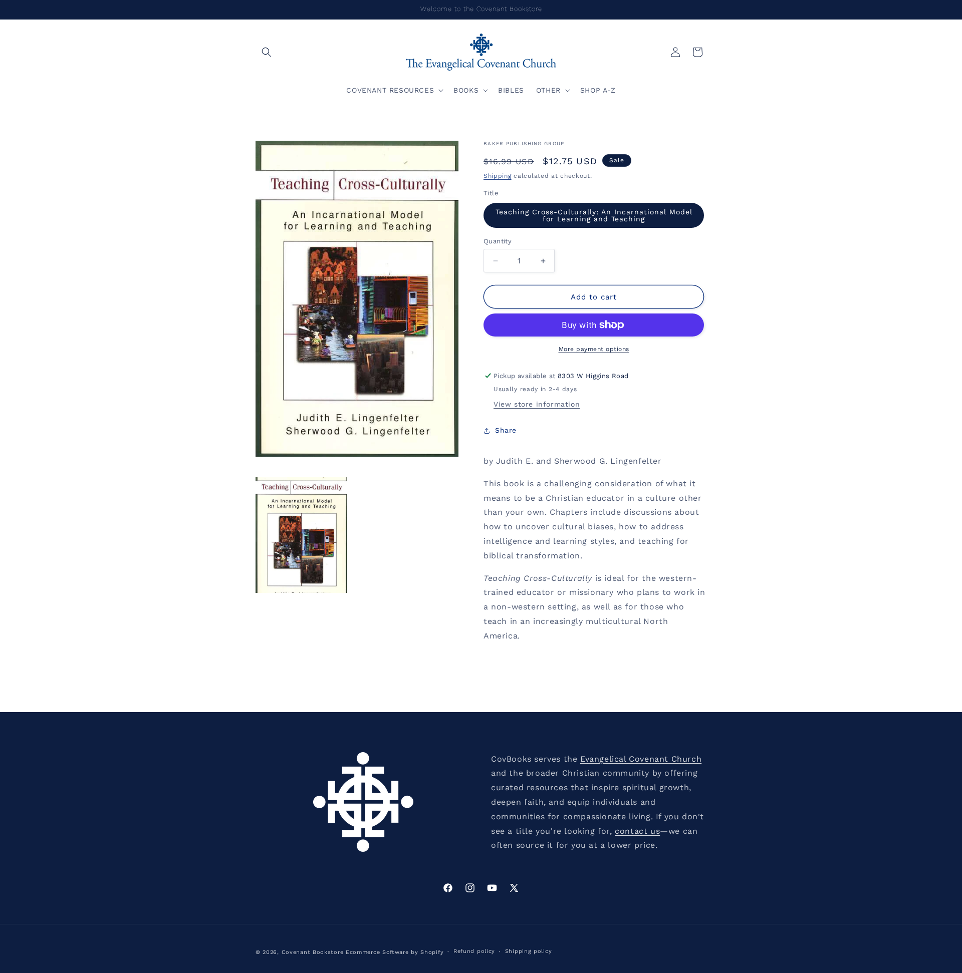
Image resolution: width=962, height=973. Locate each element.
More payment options (594, 349)
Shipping (498, 175)
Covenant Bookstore (313, 952)
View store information (537, 404)
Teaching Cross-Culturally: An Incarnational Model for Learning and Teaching (594, 215)
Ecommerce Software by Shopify (394, 952)
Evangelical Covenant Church (640, 759)
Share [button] (506, 430)
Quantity (498, 241)
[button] (267, 52)
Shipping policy (528, 951)
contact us (637, 831)
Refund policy (474, 951)
